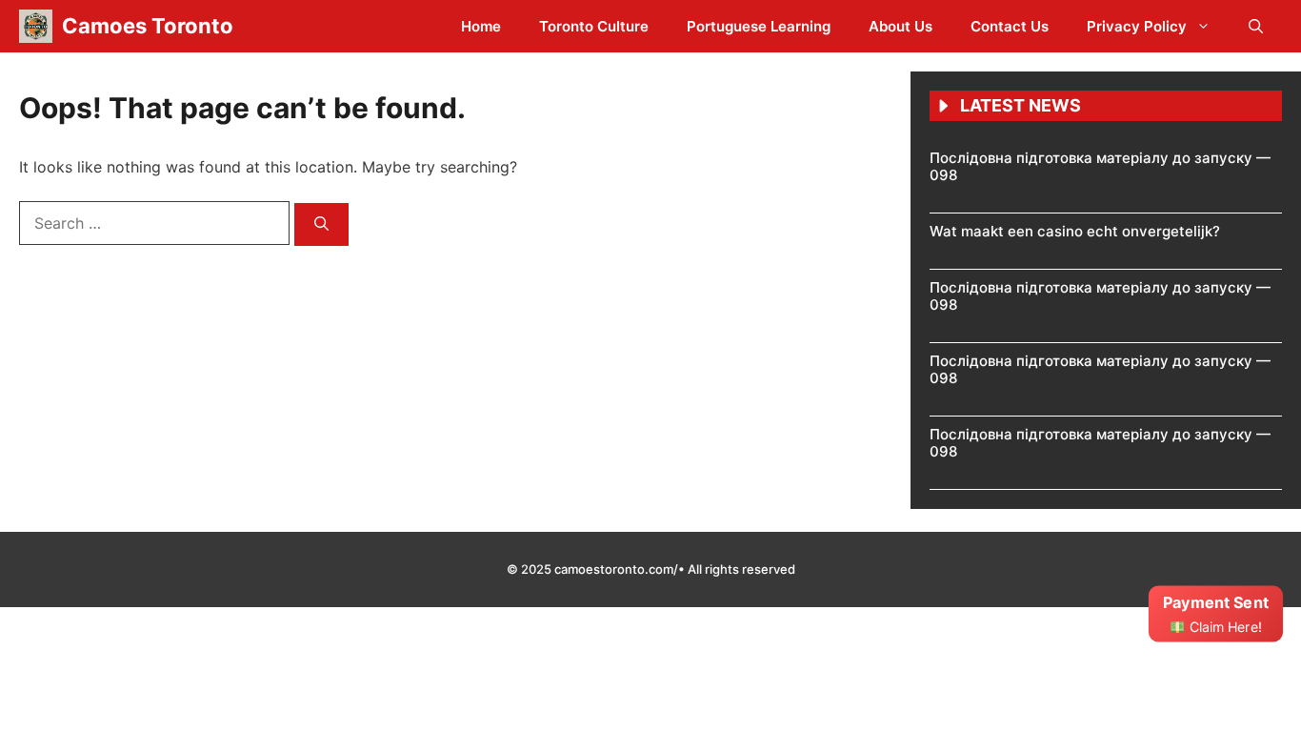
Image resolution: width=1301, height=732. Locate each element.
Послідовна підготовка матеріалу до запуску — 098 (1100, 166)
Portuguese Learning (759, 26)
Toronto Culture (594, 26)
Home (481, 26)
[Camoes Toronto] (35, 26)
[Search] (321, 224)
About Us (900, 26)
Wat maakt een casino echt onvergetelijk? (1075, 231)
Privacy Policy (1137, 26)
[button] (1256, 26)
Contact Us (1010, 26)
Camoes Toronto (147, 25)
